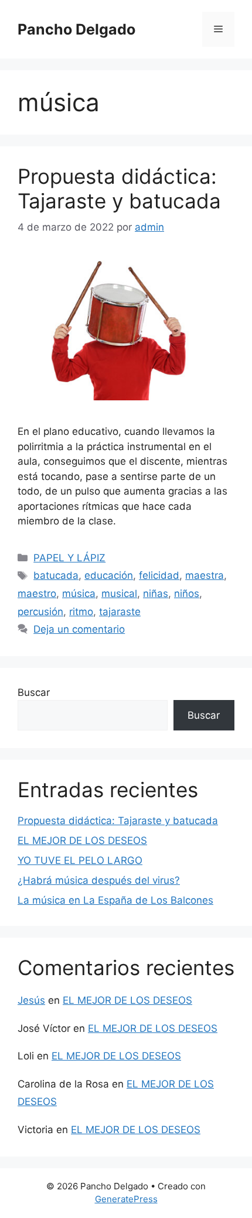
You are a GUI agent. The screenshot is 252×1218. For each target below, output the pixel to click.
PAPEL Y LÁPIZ (69, 558)
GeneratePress (126, 1199)
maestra (204, 575)
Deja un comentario (79, 629)
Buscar (34, 692)
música (79, 593)
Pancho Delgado (76, 29)
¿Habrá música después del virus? (99, 880)
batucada (56, 575)
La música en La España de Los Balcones (115, 900)
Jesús (31, 1000)
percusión (40, 611)
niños (186, 593)
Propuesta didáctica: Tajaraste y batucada (119, 188)
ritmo (81, 611)
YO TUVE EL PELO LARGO (80, 860)
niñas (155, 593)
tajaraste (120, 611)
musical (119, 593)
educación (108, 575)
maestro (37, 593)
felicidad (159, 575)
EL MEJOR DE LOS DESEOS (82, 840)
